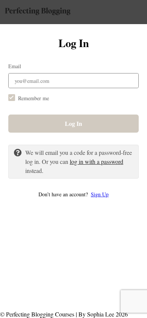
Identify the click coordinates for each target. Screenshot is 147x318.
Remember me (33, 98)
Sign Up (100, 194)
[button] (73, 194)
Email (14, 66)
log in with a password (96, 161)
